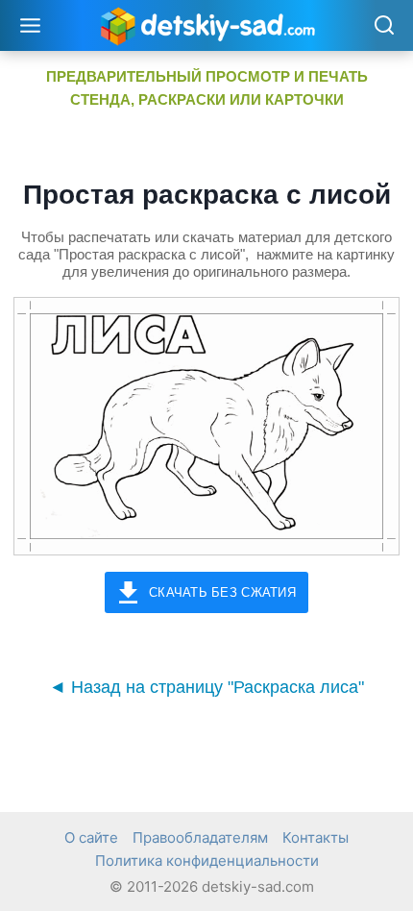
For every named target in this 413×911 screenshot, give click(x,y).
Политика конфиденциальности (207, 860)
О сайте (91, 837)
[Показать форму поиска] (383, 26)
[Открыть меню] (31, 25)
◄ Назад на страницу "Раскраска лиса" (206, 687)
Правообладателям (200, 837)
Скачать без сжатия (222, 592)
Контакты (315, 837)
